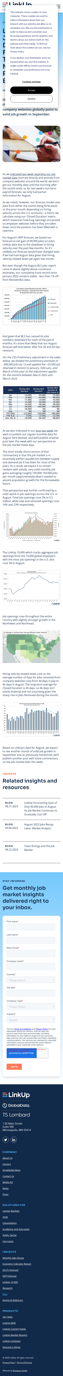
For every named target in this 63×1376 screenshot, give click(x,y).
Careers (7, 1164)
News (6, 1188)
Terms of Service (24, 1362)
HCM (5, 1217)
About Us (7, 1158)
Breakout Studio (20, 1370)
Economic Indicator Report (17, 1263)
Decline (31, 98)
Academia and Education (16, 1229)
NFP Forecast (9, 1276)
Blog (5, 1294)
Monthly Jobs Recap (13, 1257)
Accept (31, 90)
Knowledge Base (11, 1170)
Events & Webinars (13, 1300)
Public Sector (10, 1235)
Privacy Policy (9, 1362)
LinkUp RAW (9, 1323)
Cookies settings (31, 81)
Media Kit (8, 1182)
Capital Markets (11, 1210)
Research (8, 1288)
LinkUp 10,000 (10, 1282)
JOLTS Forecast (10, 1270)
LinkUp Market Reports (15, 1335)
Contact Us (8, 1176)
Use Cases (8, 1241)
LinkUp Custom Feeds (14, 1328)
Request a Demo (11, 1347)
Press (5, 1194)
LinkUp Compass (12, 1341)
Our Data (7, 1316)
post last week (44, 430)
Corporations (10, 1223)
